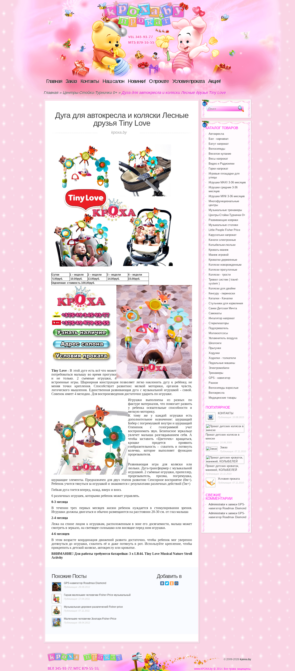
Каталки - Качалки (221, 298)
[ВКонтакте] (162, 583)
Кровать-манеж (218, 249)
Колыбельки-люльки (222, 244)
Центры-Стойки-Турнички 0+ (90, 92)
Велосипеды (217, 148)
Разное (213, 382)
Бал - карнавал (218, 138)
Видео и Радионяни (221, 163)
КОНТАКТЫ (225, 413)
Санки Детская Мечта (223, 308)
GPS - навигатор (219, 377)
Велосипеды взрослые (223, 387)
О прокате (159, 81)
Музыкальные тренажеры (225, 210)
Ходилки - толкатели (222, 358)
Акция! (214, 81)
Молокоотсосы (218, 333)
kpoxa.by (245, 659)
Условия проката (188, 81)
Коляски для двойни (222, 288)
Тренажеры (216, 372)
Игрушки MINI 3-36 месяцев (227, 196)
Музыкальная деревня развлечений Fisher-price (93, 606)
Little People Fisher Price (224, 230)
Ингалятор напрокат (222, 318)
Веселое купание (220, 153)
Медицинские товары (222, 397)
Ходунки (214, 353)
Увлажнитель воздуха (223, 338)
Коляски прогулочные (223, 269)
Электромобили (219, 368)
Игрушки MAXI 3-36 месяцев (227, 182)
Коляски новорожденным (225, 264)
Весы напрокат (218, 158)
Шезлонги (215, 343)
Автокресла (216, 133)
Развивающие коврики (223, 220)
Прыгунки (215, 348)
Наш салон (113, 81)
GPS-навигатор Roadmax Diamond (85, 583)
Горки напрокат (218, 168)
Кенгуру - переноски (222, 293)
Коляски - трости (220, 274)
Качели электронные (222, 239)
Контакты (90, 81)
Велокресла (216, 392)
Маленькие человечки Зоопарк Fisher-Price (90, 618)
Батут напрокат (219, 143)
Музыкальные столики (223, 225)
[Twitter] (167, 583)
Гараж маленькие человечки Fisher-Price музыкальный (97, 594)
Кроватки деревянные (223, 259)
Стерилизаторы (219, 323)
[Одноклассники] (172, 583)
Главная (54, 81)
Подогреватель (218, 328)
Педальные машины (222, 363)
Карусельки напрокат (222, 234)
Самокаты (215, 313)
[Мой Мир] (176, 583)
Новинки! (136, 81)
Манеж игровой (218, 254)
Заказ (71, 81)
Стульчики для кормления (226, 303)
